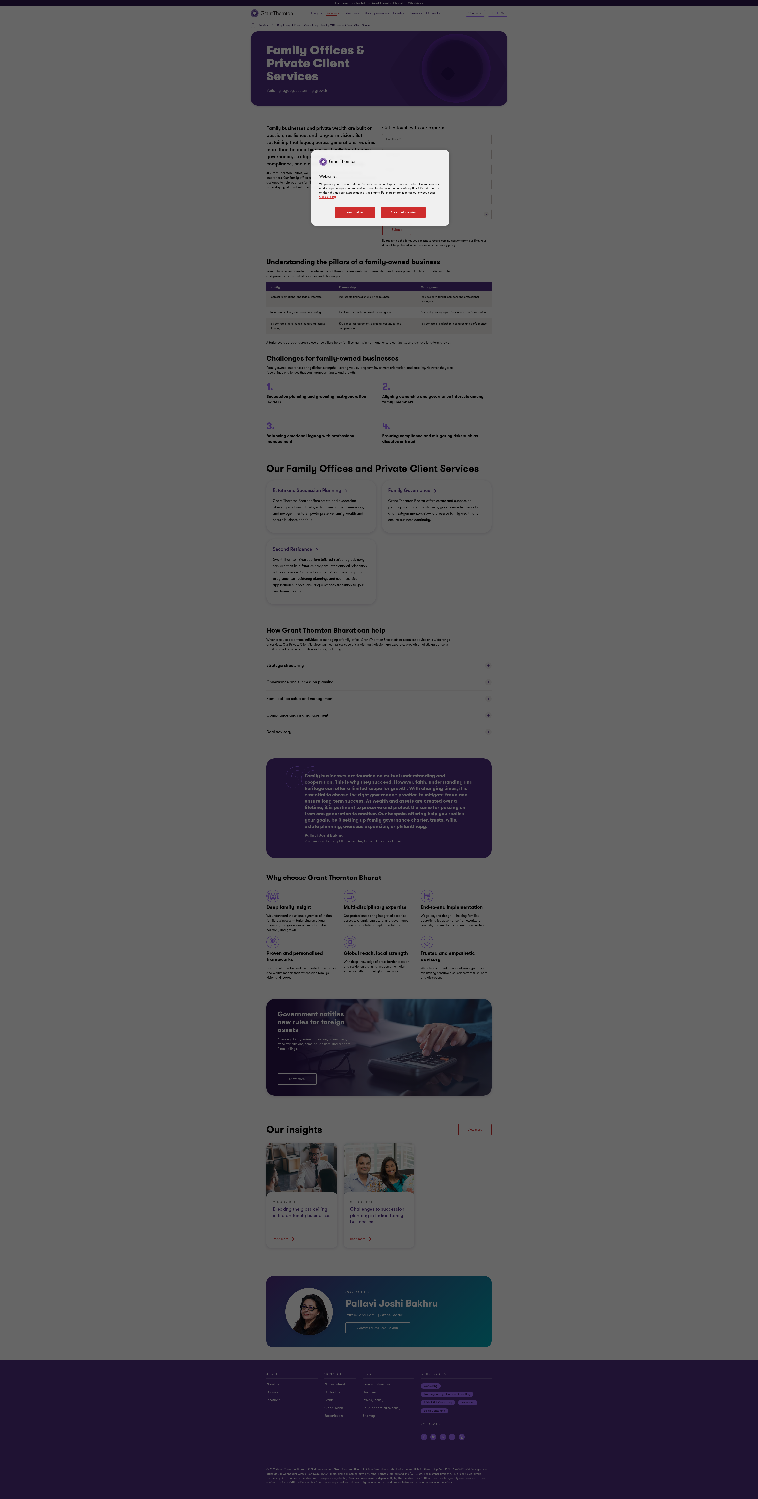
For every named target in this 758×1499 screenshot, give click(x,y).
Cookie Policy (327, 197)
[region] (380, 188)
